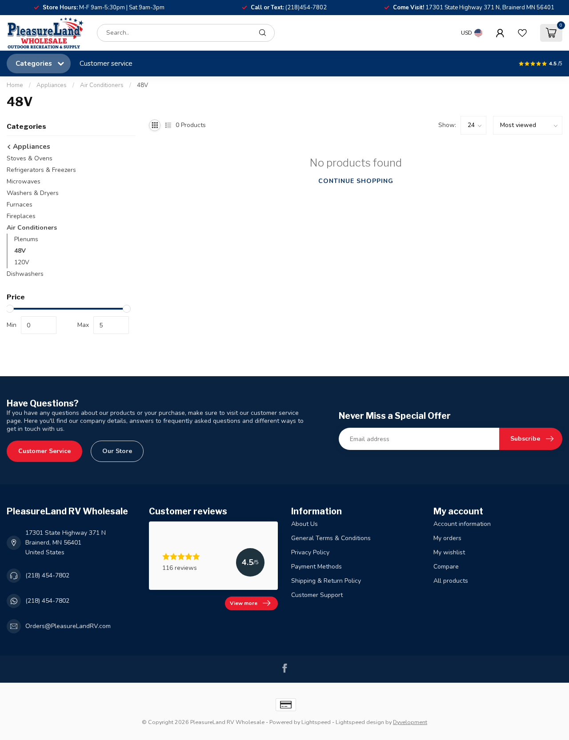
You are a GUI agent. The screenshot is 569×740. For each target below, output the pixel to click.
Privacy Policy (310, 552)
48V (142, 85)
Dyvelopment (410, 722)
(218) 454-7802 (47, 575)
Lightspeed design (360, 722)
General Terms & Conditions (331, 538)
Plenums (26, 239)
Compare (446, 566)
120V (21, 262)
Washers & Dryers (33, 193)
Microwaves (23, 181)
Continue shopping (355, 181)
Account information (462, 524)
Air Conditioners (102, 85)
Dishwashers (25, 274)
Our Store (117, 451)
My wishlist (449, 552)
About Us (304, 524)
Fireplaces (21, 216)
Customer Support (317, 595)
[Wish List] (522, 33)
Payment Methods (316, 566)
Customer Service (44, 451)
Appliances (51, 85)
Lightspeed (316, 722)
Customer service (106, 63)
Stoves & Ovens (29, 158)
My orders (447, 538)
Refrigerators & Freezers (41, 170)
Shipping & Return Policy (326, 581)
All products (450, 581)
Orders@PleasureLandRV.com (68, 626)
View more (243, 603)
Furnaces (19, 204)
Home (15, 85)
